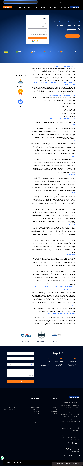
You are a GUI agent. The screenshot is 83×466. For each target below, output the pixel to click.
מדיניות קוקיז (15, 462)
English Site (54, 411)
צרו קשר (20, 7)
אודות (55, 403)
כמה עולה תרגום (36, 403)
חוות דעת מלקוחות (12, 405)
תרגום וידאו (37, 415)
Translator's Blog (12, 407)
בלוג (25, 7)
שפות (55, 7)
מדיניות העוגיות (63, 463)
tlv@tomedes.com (63, 2)
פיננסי (73, 140)
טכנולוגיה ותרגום (36, 420)
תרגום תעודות (36, 413)
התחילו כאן (7, 7)
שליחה (37, 38)
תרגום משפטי (43, 7)
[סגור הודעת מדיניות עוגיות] (53, 463)
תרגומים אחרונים (36, 411)
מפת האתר (54, 407)
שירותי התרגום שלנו (35, 409)
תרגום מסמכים (36, 405)
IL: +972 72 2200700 (74, 2)
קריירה (55, 405)
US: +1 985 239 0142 (75, 447)
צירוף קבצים (42, 31)
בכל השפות (36, 93)
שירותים (50, 7)
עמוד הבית (66, 7)
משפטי (73, 124)
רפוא (73, 157)
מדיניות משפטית (23, 462)
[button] (31, 364)
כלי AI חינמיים (31, 7)
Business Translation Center (10, 409)
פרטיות (55, 409)
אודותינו (60, 7)
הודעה (31, 371)
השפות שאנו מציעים (35, 407)
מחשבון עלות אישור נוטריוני (34, 422)
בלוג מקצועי (14, 403)
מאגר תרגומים (36, 417)
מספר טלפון (32, 362)
